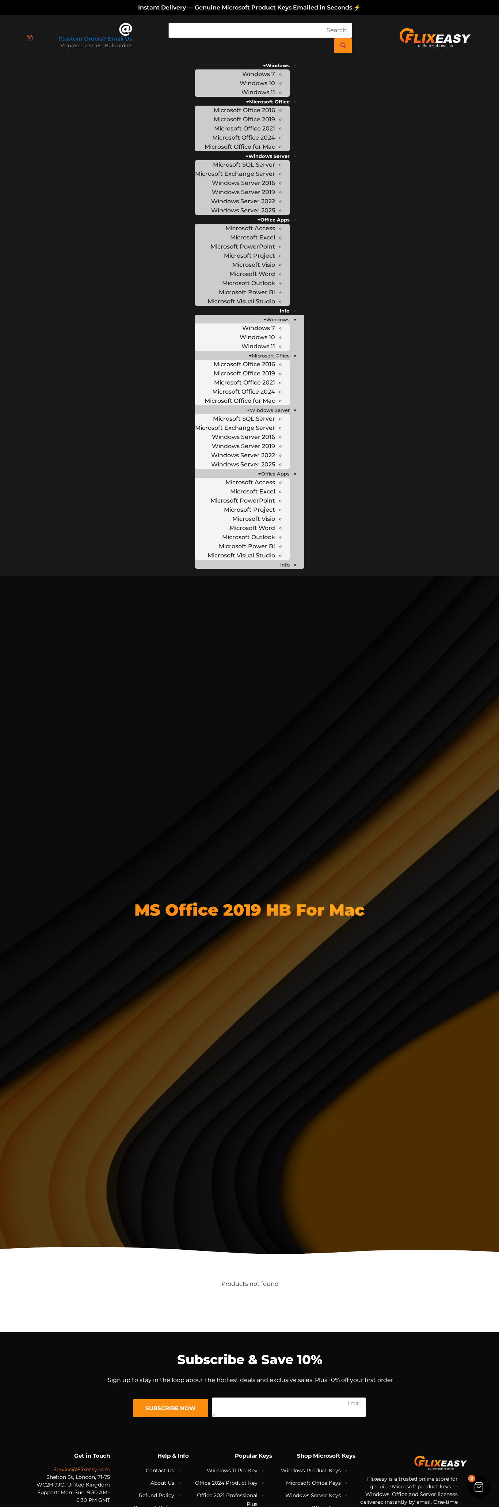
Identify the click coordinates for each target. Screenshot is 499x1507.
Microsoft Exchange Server (235, 173)
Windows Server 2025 (243, 210)
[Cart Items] (29, 38)
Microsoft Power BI (247, 292)
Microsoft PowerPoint (242, 246)
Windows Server (269, 156)
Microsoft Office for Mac (240, 146)
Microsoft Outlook (248, 283)
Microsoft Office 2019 (244, 119)
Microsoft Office (269, 102)
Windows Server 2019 (243, 192)
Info (285, 311)
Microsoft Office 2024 (243, 137)
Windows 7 (258, 74)
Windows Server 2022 (243, 201)
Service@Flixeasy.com (81, 1469)
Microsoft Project (249, 255)
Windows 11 (258, 92)
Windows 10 (257, 83)
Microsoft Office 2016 (244, 110)
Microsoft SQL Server (244, 164)
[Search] (343, 45)
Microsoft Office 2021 (244, 128)
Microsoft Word (252, 273)
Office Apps (275, 220)
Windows (278, 65)
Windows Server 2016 (243, 182)
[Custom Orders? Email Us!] (125, 29)
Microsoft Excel (252, 237)
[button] (479, 1487)
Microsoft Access (250, 228)
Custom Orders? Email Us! (95, 38)
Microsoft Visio (253, 264)
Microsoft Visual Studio (241, 301)
